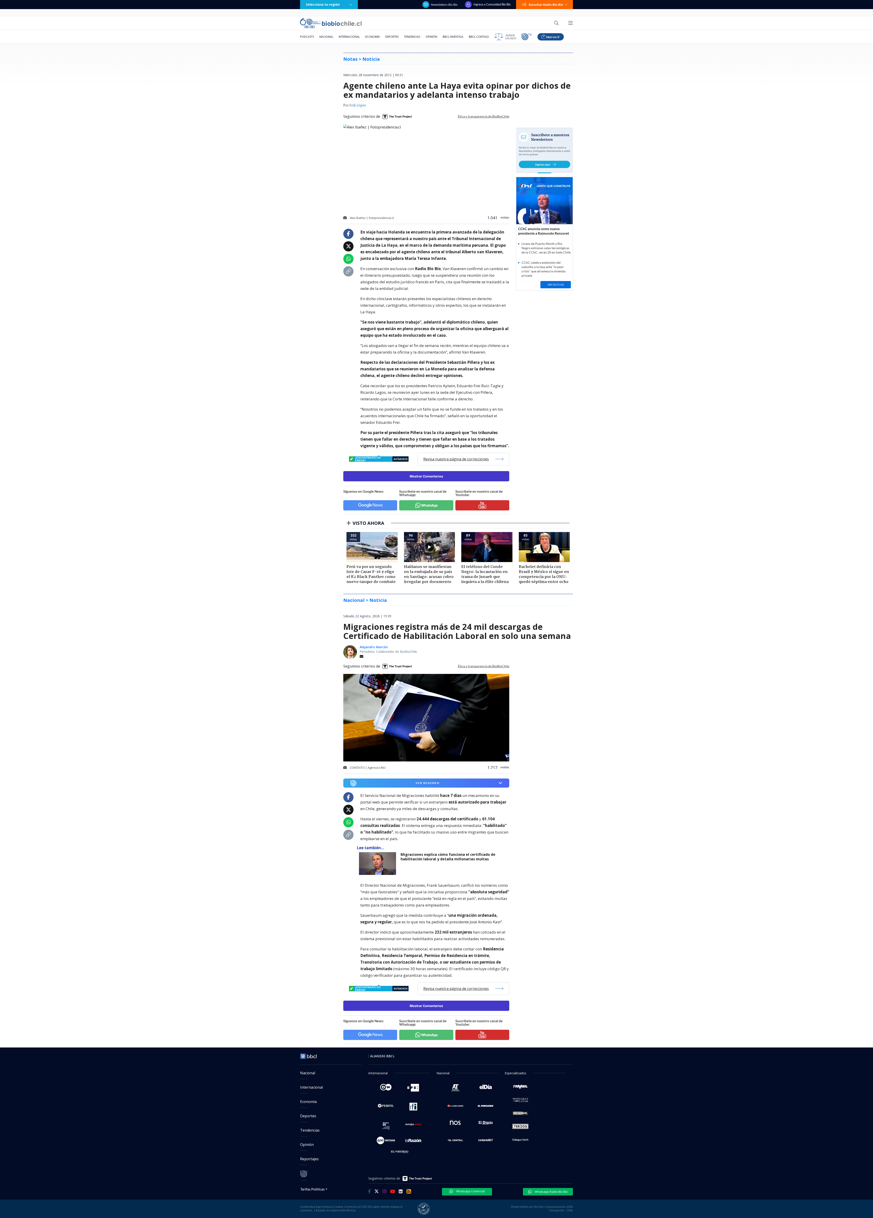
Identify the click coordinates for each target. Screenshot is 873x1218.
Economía (372, 37)
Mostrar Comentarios (426, 476)
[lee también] (378, 863)
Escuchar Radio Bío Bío (546, 5)
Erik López (357, 105)
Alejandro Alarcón (374, 647)
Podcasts (307, 37)
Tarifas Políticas (312, 1189)
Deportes (392, 37)
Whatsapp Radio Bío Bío (551, 1192)
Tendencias (412, 37)
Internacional (349, 37)
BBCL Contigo (479, 37)
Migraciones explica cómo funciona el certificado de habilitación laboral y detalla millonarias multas (448, 856)
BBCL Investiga (453, 37)
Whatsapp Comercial (470, 1191)
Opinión (431, 37)
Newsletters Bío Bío (444, 5)
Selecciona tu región (323, 4)
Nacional (326, 37)
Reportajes (309, 1158)
